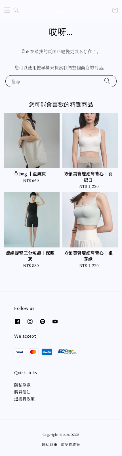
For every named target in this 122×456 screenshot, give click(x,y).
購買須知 (22, 392)
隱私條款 (22, 385)
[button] (7, 10)
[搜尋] (107, 81)
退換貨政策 (24, 399)
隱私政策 (50, 444)
